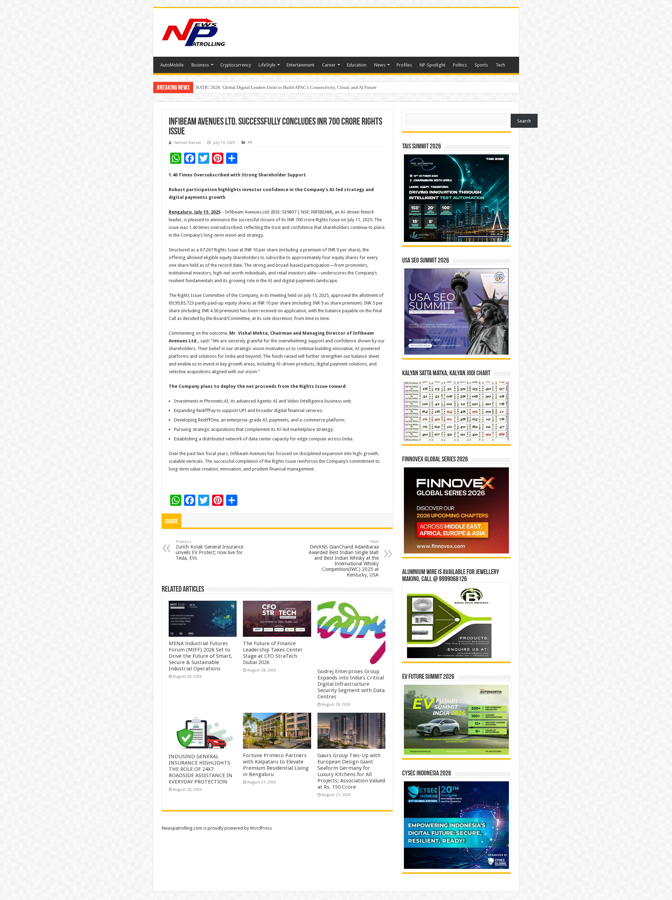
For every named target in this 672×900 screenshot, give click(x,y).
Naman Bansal (187, 142)
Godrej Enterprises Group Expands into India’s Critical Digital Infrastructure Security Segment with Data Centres (351, 684)
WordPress (261, 828)
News (379, 65)
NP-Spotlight (432, 65)
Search (524, 121)
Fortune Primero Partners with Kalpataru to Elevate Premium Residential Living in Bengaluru (276, 764)
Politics (460, 65)
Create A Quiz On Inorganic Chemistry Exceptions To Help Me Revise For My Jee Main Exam (284, 87)
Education (356, 65)
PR (250, 142)
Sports (481, 65)
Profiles (404, 65)
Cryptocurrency (235, 65)
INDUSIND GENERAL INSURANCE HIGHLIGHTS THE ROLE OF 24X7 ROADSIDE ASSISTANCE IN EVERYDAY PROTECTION (200, 769)
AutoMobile (172, 65)
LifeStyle (267, 65)
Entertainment (300, 65)
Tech (500, 65)
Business (200, 65)
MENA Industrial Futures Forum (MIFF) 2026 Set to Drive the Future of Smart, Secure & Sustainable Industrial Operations (200, 656)
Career (329, 65)
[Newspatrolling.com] (194, 31)
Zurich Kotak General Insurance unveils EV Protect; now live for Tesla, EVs (209, 550)
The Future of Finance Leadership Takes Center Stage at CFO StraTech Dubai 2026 (273, 652)
